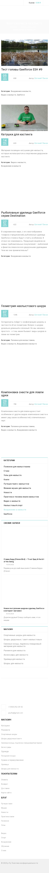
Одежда (5, 751)
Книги (6, 479)
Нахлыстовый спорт (13, 505)
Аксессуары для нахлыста (16, 655)
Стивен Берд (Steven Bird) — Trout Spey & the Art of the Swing (24, 560)
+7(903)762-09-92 (15, 707)
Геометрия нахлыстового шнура (23, 306)
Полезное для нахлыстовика (22, 340)
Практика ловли (7, 817)
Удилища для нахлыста (14, 659)
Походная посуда (8, 756)
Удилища (5, 764)
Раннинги (5, 730)
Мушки (4, 808)
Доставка (5, 788)
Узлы (3, 825)
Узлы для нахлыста (12, 475)
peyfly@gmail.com (15, 713)
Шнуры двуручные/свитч (11, 739)
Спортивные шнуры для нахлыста (19, 635)
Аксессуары (6, 747)
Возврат (4, 784)
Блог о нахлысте (28, 27)
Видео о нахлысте (8, 95)
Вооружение (6, 842)
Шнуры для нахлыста (13, 663)
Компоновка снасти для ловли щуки (22, 394)
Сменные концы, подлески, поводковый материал (21, 743)
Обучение (5, 846)
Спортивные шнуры (9, 734)
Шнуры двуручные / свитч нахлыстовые (23, 639)
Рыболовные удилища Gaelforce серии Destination (23, 214)
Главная (13, 27)
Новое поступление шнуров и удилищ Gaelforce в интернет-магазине (24, 609)
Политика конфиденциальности (25, 863)
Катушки (5, 725)
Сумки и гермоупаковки (12, 760)
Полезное (5, 821)
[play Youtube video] (24, 53)
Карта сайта (6, 793)
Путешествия (6, 804)
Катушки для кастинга (16, 134)
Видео (3, 833)
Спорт (3, 838)
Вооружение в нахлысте (21, 91)
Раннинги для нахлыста (14, 650)
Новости (8, 492)
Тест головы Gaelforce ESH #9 (21, 69)
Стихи (6, 471)
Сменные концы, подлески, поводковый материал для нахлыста (22, 645)
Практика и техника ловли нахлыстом (21, 497)
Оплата (4, 780)
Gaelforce (21, 95)
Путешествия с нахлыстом (16, 484)
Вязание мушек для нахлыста (17, 488)
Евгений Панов (41, 78)
